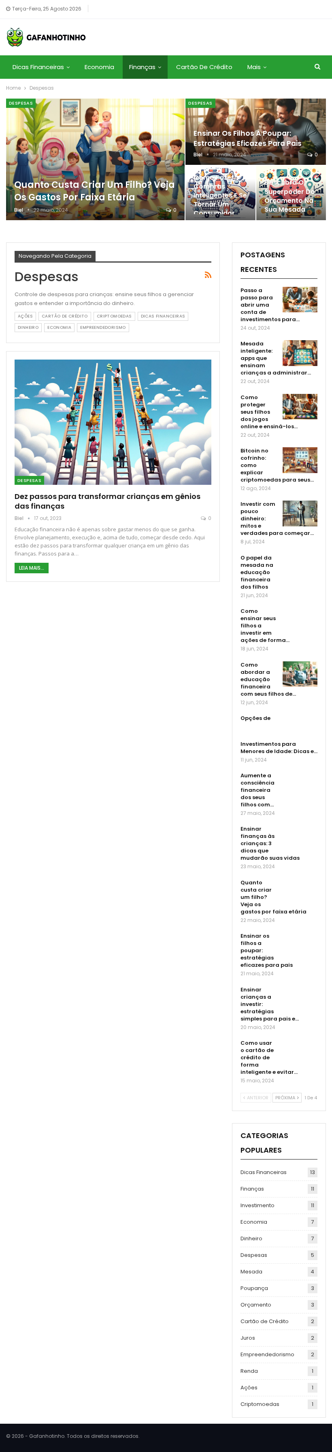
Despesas (21, 103)
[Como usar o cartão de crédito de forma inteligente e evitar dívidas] (300, 1052)
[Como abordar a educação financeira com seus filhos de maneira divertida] (300, 674)
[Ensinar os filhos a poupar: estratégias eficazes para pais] (300, 945)
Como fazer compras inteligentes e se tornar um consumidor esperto (220, 200)
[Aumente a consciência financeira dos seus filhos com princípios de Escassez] (300, 785)
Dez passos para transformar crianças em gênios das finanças (107, 501)
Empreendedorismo (103, 327)
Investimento (257, 1205)
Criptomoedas (114, 316)
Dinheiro (28, 327)
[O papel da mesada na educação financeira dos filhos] (300, 567)
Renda (249, 1371)
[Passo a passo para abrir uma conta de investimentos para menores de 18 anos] (300, 300)
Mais (254, 67)
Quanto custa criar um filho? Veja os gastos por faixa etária (94, 191)
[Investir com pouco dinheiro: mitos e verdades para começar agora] (300, 513)
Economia (99, 67)
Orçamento (255, 1305)
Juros (247, 1338)
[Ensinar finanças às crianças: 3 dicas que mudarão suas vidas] (300, 838)
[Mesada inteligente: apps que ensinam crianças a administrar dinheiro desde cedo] (300, 353)
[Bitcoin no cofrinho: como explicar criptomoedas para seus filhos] (300, 460)
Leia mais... (31, 567)
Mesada (251, 1271)
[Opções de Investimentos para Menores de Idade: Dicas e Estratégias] (300, 728)
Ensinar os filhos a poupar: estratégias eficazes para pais (248, 138)
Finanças (142, 67)
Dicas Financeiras (38, 67)
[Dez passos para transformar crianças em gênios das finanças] (113, 422)
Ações (25, 316)
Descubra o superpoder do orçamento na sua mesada (289, 196)
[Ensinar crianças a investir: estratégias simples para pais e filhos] (300, 999)
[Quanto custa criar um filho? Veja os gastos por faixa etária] (95, 159)
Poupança (254, 1288)
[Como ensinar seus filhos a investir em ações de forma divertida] (300, 620)
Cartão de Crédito (204, 67)
